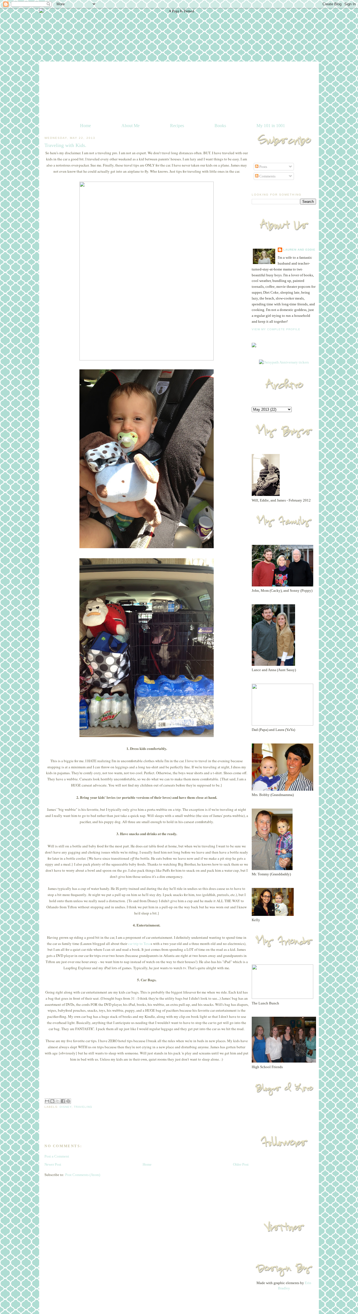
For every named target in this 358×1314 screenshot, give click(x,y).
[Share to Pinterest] (68, 1101)
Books (220, 125)
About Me (130, 125)
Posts (262, 167)
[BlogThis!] (52, 1101)
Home (85, 125)
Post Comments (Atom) (82, 1175)
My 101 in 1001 (270, 125)
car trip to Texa (139, 943)
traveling (83, 1106)
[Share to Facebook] (63, 1101)
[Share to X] (57, 1101)
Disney (66, 1106)
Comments (266, 176)
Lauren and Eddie (299, 249)
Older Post (241, 1164)
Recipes (177, 125)
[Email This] (47, 1101)
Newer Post (52, 1164)
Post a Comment (56, 1156)
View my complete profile (276, 329)
